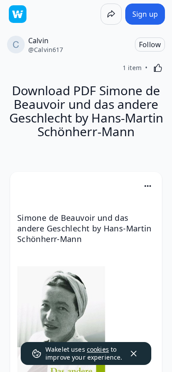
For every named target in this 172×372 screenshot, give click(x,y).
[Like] (158, 68)
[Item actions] (148, 186)
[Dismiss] (134, 353)
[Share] (111, 14)
